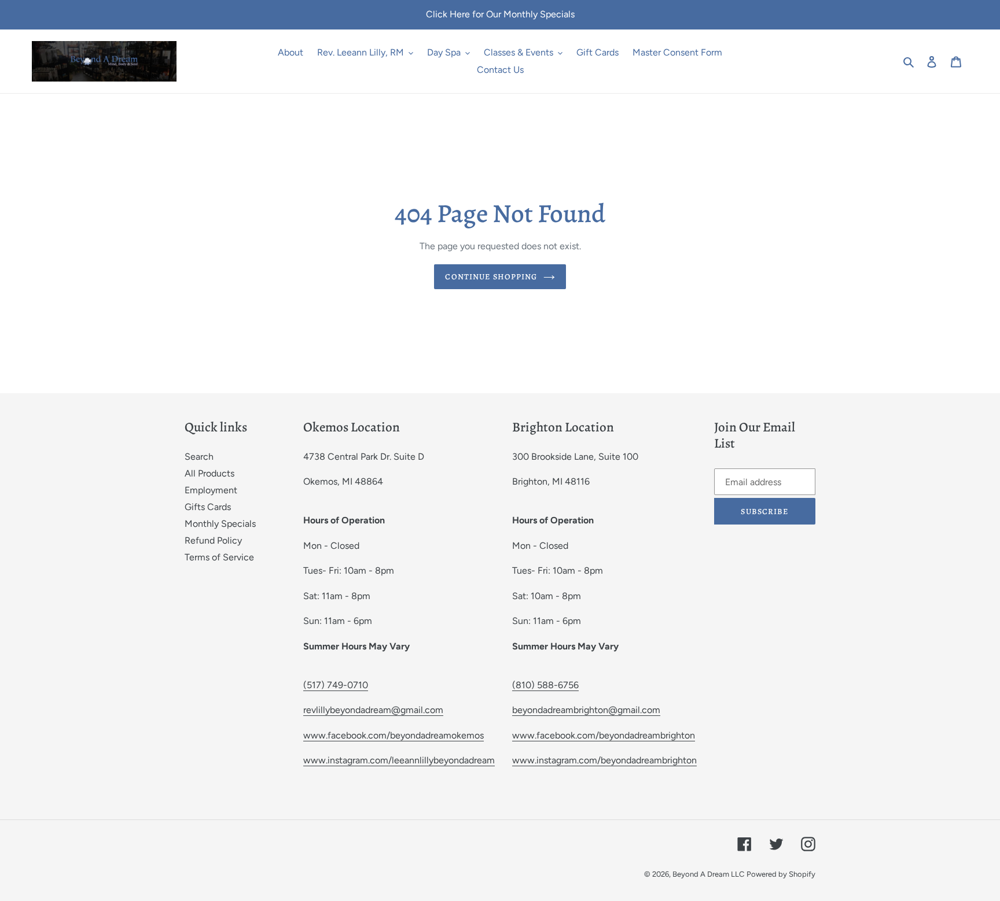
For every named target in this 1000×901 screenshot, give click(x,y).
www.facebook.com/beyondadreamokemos (393, 735)
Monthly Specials (220, 523)
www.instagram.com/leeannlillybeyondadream (399, 760)
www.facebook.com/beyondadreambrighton (603, 735)
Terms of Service (219, 557)
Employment (211, 490)
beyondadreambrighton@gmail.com (586, 709)
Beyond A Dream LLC (708, 874)
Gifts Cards (208, 506)
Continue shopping (491, 276)
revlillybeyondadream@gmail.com (373, 709)
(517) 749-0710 (335, 685)
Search (199, 456)
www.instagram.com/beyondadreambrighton (604, 760)
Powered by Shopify (781, 874)
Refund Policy (213, 540)
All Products (209, 473)
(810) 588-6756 (545, 685)
